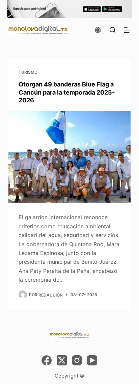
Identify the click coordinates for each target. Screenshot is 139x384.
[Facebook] (46, 360)
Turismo (28, 72)
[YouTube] (92, 360)
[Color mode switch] (97, 30)
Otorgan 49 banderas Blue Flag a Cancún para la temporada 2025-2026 (67, 92)
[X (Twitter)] (62, 360)
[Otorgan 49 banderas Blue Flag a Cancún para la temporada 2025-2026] (69, 157)
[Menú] (127, 30)
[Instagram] (77, 360)
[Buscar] (112, 30)
